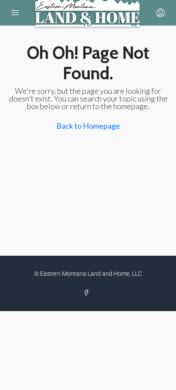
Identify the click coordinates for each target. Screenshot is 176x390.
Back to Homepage (88, 125)
